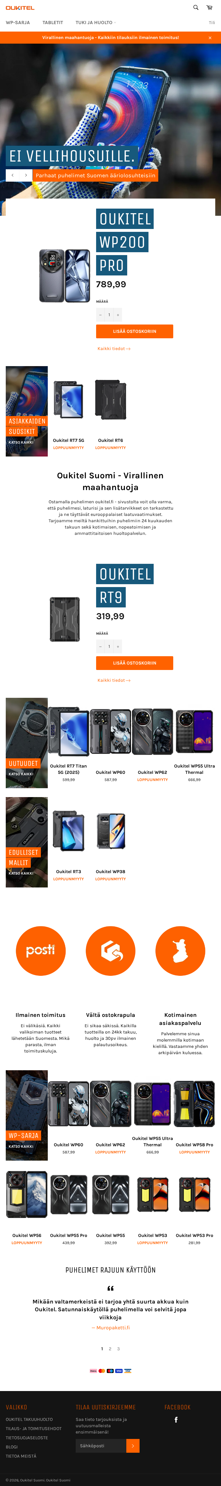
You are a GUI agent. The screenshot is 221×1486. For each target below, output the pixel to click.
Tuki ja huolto (95, 22)
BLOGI (12, 1447)
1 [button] (102, 1348)
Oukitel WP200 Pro (125, 242)
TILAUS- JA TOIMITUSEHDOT (34, 1428)
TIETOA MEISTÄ (21, 1456)
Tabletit (53, 22)
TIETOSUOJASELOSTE (27, 1437)
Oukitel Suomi (32, 1480)
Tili (212, 22)
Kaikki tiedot (111, 348)
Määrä (102, 302)
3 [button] (118, 1348)
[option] (110, 1307)
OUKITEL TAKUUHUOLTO (29, 1419)
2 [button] (110, 1348)
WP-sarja (18, 22)
